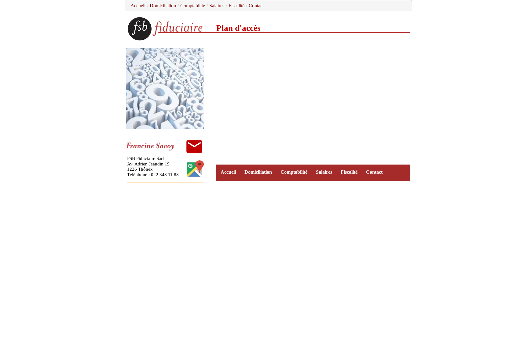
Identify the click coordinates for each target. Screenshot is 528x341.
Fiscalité (236, 5)
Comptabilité (192, 5)
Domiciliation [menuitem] (258, 172)
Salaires (216, 5)
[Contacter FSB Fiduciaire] (194, 146)
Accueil (137, 5)
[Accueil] (166, 39)
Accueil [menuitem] (228, 172)
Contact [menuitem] (374, 172)
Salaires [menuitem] (324, 172)
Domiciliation (163, 5)
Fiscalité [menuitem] (349, 172)
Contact (256, 5)
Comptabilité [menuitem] (293, 172)
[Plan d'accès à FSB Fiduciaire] (195, 176)
